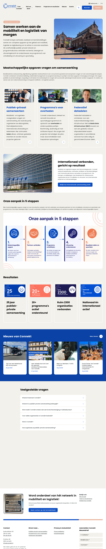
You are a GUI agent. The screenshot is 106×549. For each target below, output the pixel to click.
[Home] (9, 6)
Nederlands (93, 3)
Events (71, 6)
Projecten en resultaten (51, 6)
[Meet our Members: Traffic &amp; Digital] (65, 358)
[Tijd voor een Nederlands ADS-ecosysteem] (15, 358)
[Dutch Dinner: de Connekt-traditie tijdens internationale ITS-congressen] (91, 358)
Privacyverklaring (59, 531)
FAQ (102, 3)
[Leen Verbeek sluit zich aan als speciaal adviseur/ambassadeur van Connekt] (40, 358)
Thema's (38, 6)
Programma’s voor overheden (38, 533)
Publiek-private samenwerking (38, 531)
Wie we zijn (82, 497)
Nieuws (64, 6)
